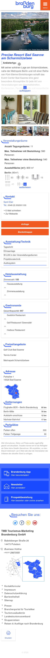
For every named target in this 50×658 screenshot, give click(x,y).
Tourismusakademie (14, 612)
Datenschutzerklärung (15, 593)
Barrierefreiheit (11, 596)
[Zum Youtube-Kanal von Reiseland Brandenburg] (34, 522)
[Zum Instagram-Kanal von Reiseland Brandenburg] (28, 522)
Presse (8, 605)
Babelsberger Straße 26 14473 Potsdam (16, 542)
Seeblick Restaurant (16, 315)
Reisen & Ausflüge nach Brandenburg (23, 623)
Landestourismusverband (17, 616)
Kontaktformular (12, 586)
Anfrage (25, 224)
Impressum (10, 589)
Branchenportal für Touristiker (19, 609)
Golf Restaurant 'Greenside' (19, 322)
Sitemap (8, 600)
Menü (45, 8)
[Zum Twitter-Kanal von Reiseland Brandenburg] (15, 522)
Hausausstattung (14, 283)
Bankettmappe (25, 231)
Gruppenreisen (12, 619)
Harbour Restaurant (16, 329)
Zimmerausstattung (15, 291)
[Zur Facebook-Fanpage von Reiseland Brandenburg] (22, 522)
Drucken (8, 638)
